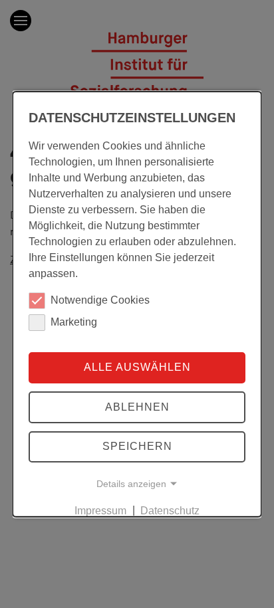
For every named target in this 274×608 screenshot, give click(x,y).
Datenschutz (170, 510)
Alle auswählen (137, 367)
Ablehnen (137, 407)
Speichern (137, 446)
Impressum (100, 510)
